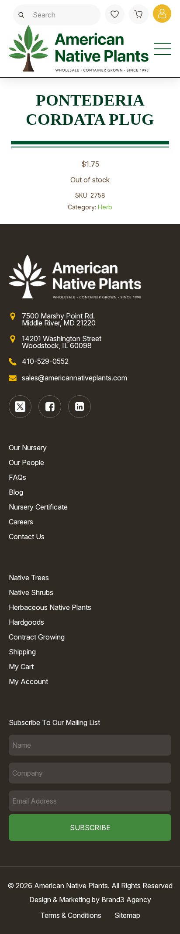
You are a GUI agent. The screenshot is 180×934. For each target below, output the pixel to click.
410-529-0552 (45, 361)
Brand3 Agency (126, 899)
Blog (16, 492)
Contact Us (27, 536)
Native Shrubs (31, 592)
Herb (105, 207)
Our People (26, 462)
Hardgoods (26, 622)
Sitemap (127, 915)
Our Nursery (28, 447)
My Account (28, 681)
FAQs (17, 477)
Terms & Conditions (70, 915)
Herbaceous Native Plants (50, 607)
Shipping (22, 651)
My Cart (21, 666)
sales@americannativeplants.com (74, 377)
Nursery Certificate (38, 507)
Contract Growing (37, 637)
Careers (21, 521)
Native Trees (29, 577)
